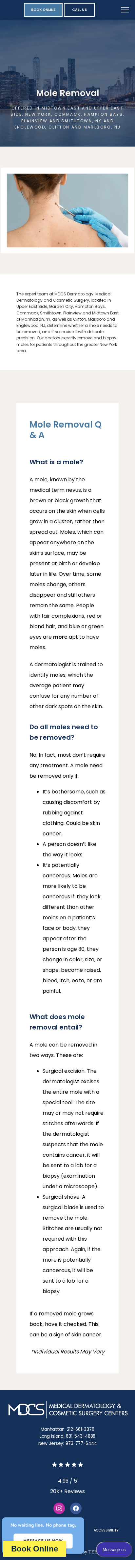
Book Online (34, 1548)
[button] (125, 10)
